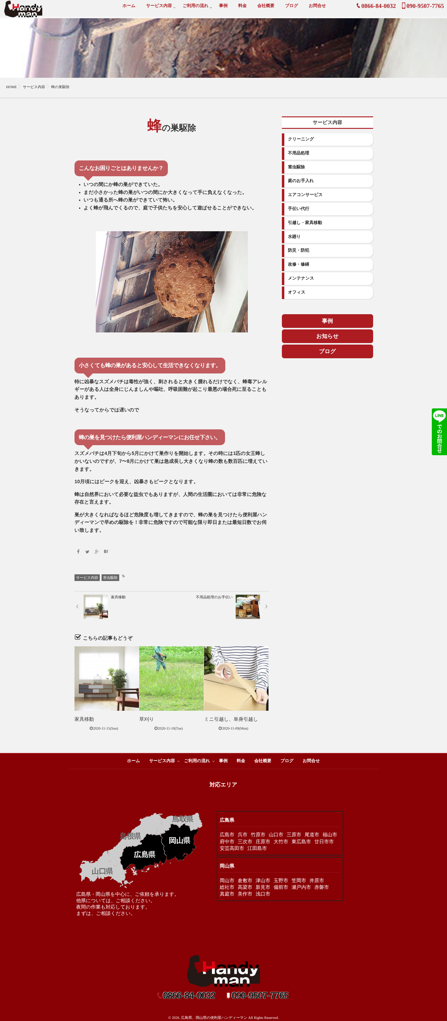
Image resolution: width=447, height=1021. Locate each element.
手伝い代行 (298, 209)
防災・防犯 (298, 250)
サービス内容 (159, 6)
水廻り (294, 237)
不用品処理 (298, 153)
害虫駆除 (110, 578)
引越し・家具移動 (305, 223)
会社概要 (265, 6)
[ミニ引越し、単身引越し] (236, 678)
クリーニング (301, 139)
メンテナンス (301, 278)
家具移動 (84, 719)
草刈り (146, 719)
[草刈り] (171, 678)
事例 (223, 6)
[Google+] (96, 552)
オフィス (296, 292)
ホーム (129, 6)
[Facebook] (78, 552)
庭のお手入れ (301, 181)
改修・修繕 (298, 264)
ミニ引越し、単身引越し (231, 719)
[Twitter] (87, 552)
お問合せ (317, 6)
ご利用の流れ (196, 6)
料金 (242, 6)
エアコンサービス (305, 195)
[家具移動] (106, 678)
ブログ (291, 6)
